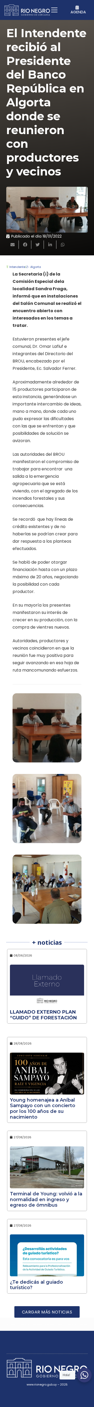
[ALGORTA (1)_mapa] (47, 892)
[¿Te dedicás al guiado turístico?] (47, 1255)
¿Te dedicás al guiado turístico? (36, 1285)
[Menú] (54, 10)
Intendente (17, 267)
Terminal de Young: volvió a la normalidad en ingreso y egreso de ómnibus (46, 1199)
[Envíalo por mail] (12, 244)
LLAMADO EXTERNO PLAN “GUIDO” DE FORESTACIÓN (43, 1015)
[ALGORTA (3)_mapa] (47, 730)
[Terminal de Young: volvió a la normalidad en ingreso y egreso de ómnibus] (47, 1167)
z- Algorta (33, 267)
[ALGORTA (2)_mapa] (47, 811)
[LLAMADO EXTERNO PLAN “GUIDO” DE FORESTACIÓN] (47, 986)
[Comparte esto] (25, 244)
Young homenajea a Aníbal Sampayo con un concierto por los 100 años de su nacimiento (42, 1108)
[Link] (27, 10)
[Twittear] (37, 244)
